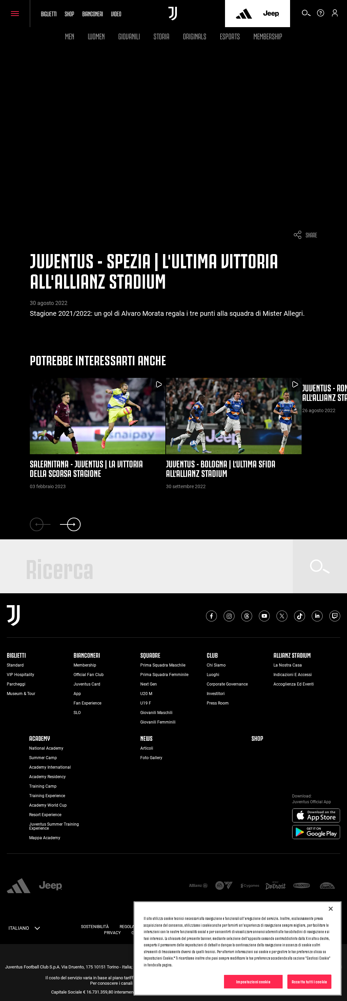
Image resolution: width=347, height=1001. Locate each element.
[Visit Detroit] (275, 886)
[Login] (334, 15)
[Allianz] (198, 886)
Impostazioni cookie (253, 981)
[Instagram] (229, 616)
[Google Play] (316, 832)
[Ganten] (327, 886)
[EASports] (224, 886)
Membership (267, 35)
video (116, 13)
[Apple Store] (316, 815)
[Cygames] (250, 886)
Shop (69, 13)
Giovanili (129, 35)
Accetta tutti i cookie (309, 981)
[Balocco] (301, 886)
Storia (161, 35)
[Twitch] (334, 616)
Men (69, 35)
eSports (230, 35)
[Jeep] (271, 13)
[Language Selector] (37, 929)
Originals (194, 35)
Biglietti (49, 13)
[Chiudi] (330, 908)
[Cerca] (306, 15)
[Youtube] (264, 616)
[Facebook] (211, 616)
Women (96, 35)
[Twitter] (282, 616)
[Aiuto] (320, 15)
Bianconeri (92, 13)
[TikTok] (299, 616)
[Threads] (246, 616)
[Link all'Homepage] (172, 13)
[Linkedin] (317, 616)
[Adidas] (244, 13)
